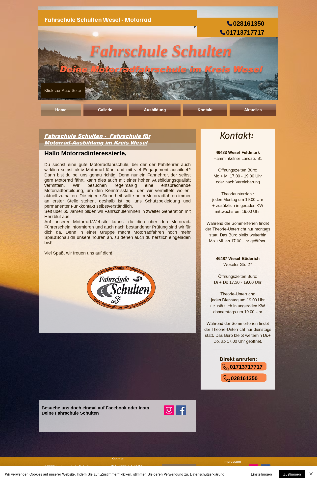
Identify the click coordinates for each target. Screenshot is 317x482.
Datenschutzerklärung (207, 474)
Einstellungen (261, 474)
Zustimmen (292, 474)
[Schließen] (311, 474)
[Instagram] (169, 410)
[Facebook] (181, 410)
